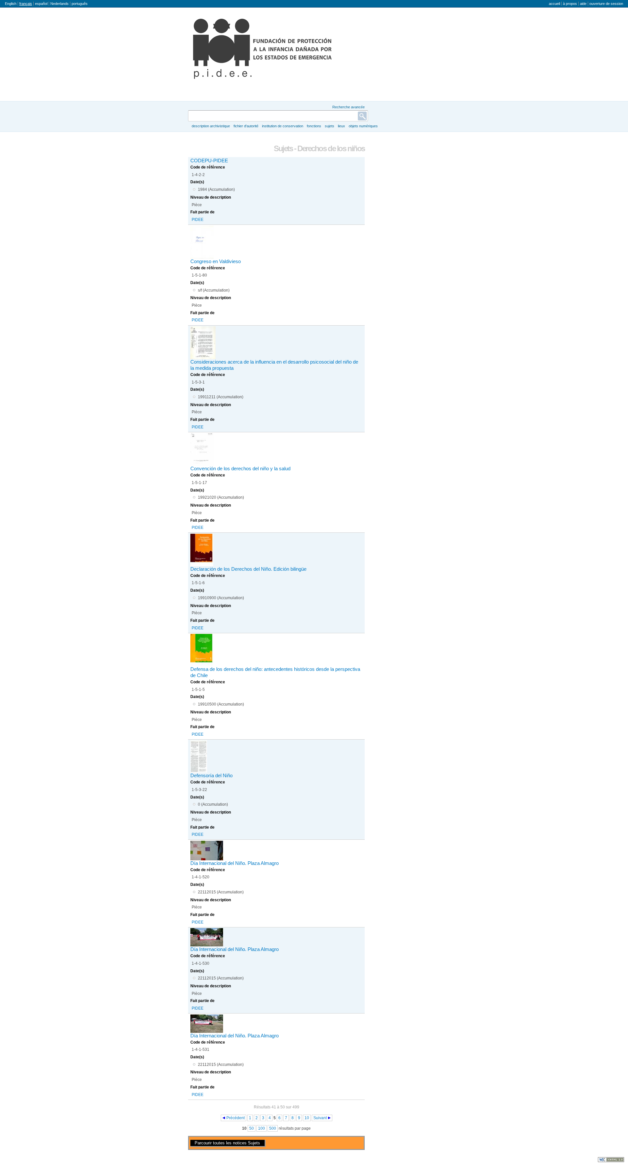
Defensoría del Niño (211, 775)
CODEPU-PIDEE (209, 160)
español (41, 4)
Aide (583, 4)
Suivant (320, 1118)
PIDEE (197, 219)
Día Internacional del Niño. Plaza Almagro (234, 863)
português (80, 4)
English (10, 4)
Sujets (329, 126)
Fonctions (314, 126)
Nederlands (59, 4)
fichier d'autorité (246, 126)
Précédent (235, 1118)
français (25, 4)
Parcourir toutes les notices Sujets (227, 1142)
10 (307, 1118)
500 (272, 1128)
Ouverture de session (606, 4)
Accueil (554, 4)
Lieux (341, 126)
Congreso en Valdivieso (215, 261)
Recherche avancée (348, 107)
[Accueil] (262, 48)
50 (251, 1128)
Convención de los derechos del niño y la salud (240, 468)
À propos (570, 4)
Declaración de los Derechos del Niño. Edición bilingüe (248, 569)
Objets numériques (363, 126)
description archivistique (211, 126)
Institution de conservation (282, 126)
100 (261, 1128)
